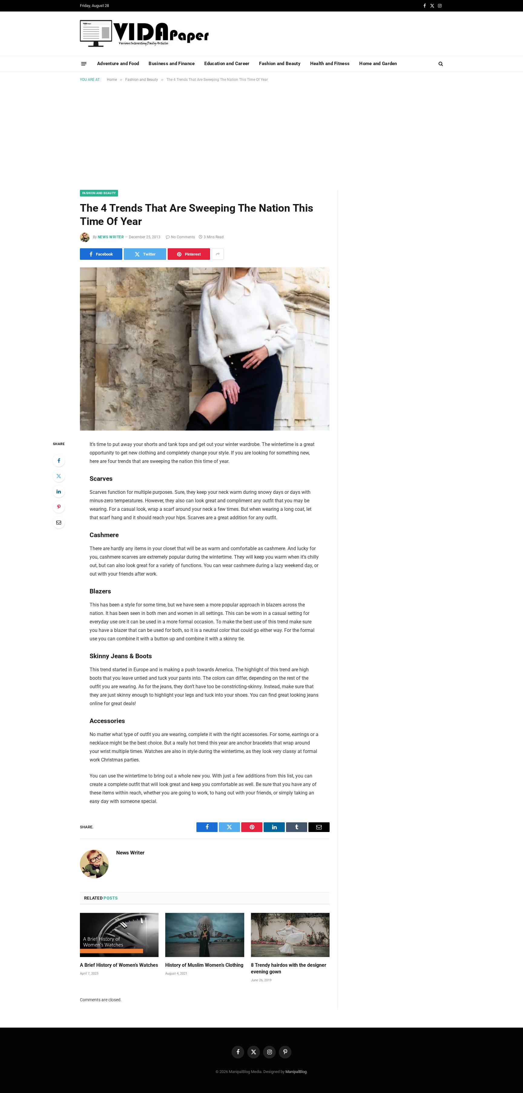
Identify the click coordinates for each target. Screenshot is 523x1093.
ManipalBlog (296, 1071)
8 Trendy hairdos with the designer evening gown (288, 968)
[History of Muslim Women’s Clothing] (204, 935)
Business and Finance (172, 63)
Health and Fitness (330, 63)
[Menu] (84, 63)
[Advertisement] (261, 134)
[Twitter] (59, 476)
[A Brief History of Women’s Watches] (119, 935)
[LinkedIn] (59, 491)
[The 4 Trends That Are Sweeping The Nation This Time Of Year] (205, 349)
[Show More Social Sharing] (218, 254)
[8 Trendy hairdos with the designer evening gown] (290, 935)
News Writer (111, 237)
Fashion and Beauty (279, 63)
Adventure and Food (118, 63)
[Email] (59, 522)
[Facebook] (59, 460)
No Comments (183, 237)
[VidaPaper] (144, 33)
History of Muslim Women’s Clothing (204, 965)
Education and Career (226, 63)
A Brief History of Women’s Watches (119, 965)
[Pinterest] (59, 507)
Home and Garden (378, 63)
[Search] (440, 64)
